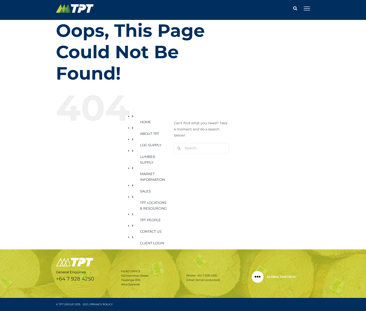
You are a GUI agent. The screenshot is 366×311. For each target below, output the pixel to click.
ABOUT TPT (149, 134)
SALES (145, 191)
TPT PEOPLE (150, 220)
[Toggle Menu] (306, 8)
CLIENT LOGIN (152, 243)
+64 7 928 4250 (75, 279)
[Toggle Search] (295, 8)
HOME (145, 122)
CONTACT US (151, 231)
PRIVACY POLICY (101, 304)
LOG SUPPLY (150, 145)
